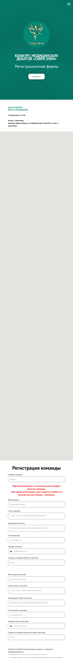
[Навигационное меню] (68, 4)
